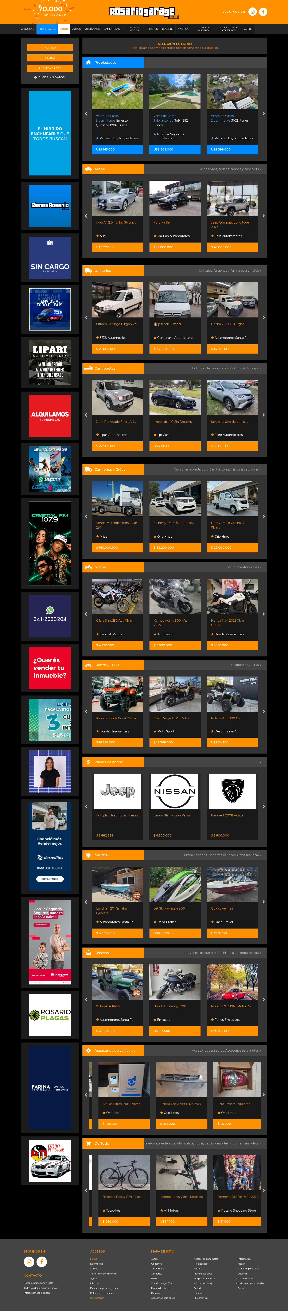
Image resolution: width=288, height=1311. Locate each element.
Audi (102, 236)
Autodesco (164, 634)
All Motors (164, 1210)
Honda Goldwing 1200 (169, 1006)
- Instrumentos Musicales (250, 1283)
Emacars (163, 1020)
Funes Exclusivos (227, 1020)
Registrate (50, 58)
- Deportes (242, 1273)
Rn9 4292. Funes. (113, 120)
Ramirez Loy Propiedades (175, 138)
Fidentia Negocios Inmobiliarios (111, 136)
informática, (185, 1143)
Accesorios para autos (163, 1297)
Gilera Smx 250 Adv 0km (114, 620)
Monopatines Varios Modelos (175, 1197)
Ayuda (93, 1278)
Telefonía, (151, 1143)
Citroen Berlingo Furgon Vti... (117, 324)
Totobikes (106, 1210)
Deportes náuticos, (222, 855)
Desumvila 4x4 (225, 731)
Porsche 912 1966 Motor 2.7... (232, 1006)
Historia (94, 1283)
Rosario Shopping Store (231, 1210)
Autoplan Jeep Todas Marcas (117, 815)
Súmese (94, 1268)
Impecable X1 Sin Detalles (173, 422)
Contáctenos (97, 1297)
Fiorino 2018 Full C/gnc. (228, 324)
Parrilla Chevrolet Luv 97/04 (174, 1104)
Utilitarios (156, 1263)
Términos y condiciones (103, 1273)
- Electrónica (201, 1297)
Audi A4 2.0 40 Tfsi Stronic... (116, 222)
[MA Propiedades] (50, 668)
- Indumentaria (244, 1278)
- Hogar (240, 1263)
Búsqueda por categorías (104, 1288)
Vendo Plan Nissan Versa (171, 815)
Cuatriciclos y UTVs (161, 1283)
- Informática (243, 1258)
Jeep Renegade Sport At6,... (116, 422)
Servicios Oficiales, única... (229, 422)
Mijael (103, 536)
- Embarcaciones (203, 1273)
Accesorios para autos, (208, 1050)
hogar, (200, 1143)
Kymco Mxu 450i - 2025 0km (117, 718)
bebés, (210, 1143)
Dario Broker (166, 922)
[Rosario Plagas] (50, 1015)
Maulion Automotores (173, 236)
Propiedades (200, 1263)
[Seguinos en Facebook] (263, 12)
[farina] (50, 1087)
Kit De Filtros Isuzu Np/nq (115, 1104)
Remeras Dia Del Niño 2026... (232, 1197)
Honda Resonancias (229, 634)
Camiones (156, 1273)
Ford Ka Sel (162, 222)
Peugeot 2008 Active (227, 815)
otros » (256, 1143)
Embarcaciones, (196, 855)
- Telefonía (199, 1293)
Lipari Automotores (113, 435)
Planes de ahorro (160, 1288)
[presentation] (85, 114)
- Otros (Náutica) (203, 1283)
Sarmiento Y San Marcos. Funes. (230, 120)
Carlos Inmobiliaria (227, 138)
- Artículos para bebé (247, 1268)
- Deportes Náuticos (204, 1278)
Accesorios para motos (242, 1050)
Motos (154, 1278)
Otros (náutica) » (249, 855)
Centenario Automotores (175, 338)
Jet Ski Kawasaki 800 (169, 908)
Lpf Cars (162, 435)
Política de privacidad (102, 1293)
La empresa (96, 1263)
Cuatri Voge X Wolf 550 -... (172, 718)
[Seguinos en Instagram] (252, 11)
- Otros (240, 1288)
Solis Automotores (228, 236)
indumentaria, (240, 1143)
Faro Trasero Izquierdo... (228, 1104)
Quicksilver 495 (222, 908)
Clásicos (155, 1293)
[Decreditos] (50, 846)
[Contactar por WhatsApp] (50, 205)
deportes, (222, 1143)
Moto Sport (165, 731)
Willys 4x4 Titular (108, 1006)
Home (93, 1258)
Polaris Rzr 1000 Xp (225, 718)
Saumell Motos (110, 634)
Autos (154, 1258)
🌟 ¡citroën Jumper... (168, 324)
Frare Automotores (228, 435)
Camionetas (157, 1268)
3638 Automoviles (112, 338)
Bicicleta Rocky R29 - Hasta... (117, 1197)
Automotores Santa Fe (231, 338)
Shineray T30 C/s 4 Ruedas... (174, 523)
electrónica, (167, 1143)
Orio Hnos (164, 536)
